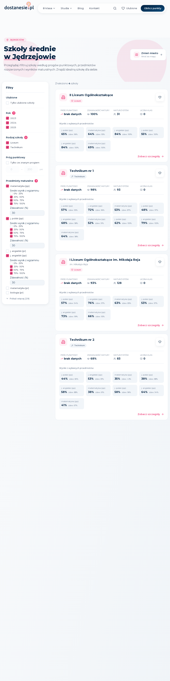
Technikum (16, 147)
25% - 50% (19, 197)
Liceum (14, 142)
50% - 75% (19, 200)
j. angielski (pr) (18, 251)
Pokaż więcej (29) (19, 298)
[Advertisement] (85, 25)
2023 (13, 118)
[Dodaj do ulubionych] (160, 97)
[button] (160, 97)
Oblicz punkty (152, 8)
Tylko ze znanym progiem (24, 162)
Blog (81, 8)
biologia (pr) (16, 292)
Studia (65, 8)
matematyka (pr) (19, 288)
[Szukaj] (115, 8)
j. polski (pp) (16, 218)
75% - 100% (19, 203)
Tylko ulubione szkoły (22, 102)
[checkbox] (7, 102)
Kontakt (94, 8)
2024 (13, 122)
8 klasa (47, 8)
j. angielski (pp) (18, 255)
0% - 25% (18, 193)
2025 (13, 127)
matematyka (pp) (20, 186)
